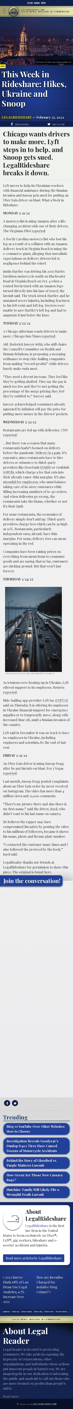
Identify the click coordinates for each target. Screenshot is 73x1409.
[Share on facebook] (6, 1103)
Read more (11, 1396)
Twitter (43, 3)
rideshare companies (26, 1311)
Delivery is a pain (47, 453)
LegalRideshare (17, 117)
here (47, 872)
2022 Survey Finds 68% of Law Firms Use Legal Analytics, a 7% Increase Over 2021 (16, 1289)
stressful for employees (20, 482)
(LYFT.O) (61, 700)
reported (38, 231)
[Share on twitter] (14, 1103)
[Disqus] (36, 940)
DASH (45, 467)
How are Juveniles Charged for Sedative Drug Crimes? (49, 1284)
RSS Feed (30, 3)
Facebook (37, 3)
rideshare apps (15, 1311)
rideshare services (49, 1311)
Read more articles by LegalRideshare (34, 1258)
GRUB (8, 472)
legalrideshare (6, 1311)
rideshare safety (38, 1311)
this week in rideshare (61, 1311)
